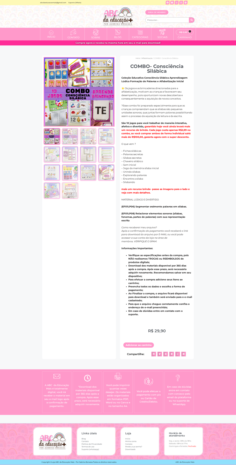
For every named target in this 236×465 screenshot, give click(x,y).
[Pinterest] (186, 3)
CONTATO (73, 37)
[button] (109, 61)
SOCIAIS (162, 37)
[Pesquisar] (191, 20)
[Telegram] (172, 3)
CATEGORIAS (140, 37)
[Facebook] (167, 3)
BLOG (118, 37)
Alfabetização (147, 58)
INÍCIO (51, 36)
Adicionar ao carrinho (139, 345)
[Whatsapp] (177, 3)
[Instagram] (181, 3)
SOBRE (95, 37)
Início (138, 58)
